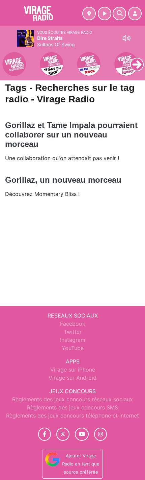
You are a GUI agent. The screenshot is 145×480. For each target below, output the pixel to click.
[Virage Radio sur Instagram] (100, 434)
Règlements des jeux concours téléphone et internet (72, 415)
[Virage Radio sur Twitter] (62, 434)
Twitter (73, 331)
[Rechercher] (119, 13)
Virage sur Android (72, 377)
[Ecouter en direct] (104, 13)
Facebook (72, 323)
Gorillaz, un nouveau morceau (63, 179)
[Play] (8, 59)
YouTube (73, 348)
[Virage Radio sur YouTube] (82, 434)
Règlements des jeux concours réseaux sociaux (72, 399)
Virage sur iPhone (72, 369)
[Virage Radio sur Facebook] (44, 434)
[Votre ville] (89, 13)
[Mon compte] (135, 13)
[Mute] (126, 38)
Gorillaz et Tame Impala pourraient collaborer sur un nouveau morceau (71, 135)
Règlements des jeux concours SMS (72, 407)
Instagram (72, 339)
